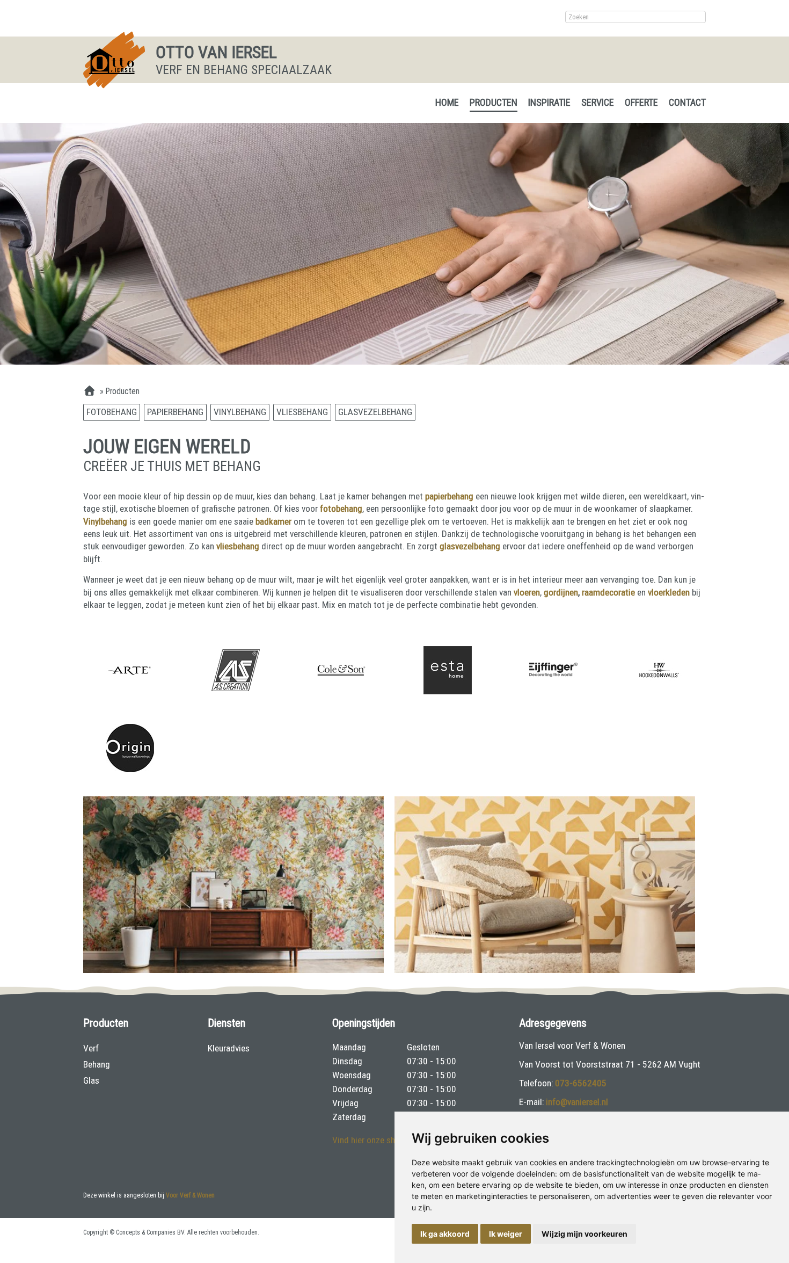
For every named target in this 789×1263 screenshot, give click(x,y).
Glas (91, 1080)
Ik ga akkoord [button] (445, 1233)
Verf (91, 1048)
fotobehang (341, 508)
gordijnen (561, 592)
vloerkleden (669, 592)
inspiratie (549, 102)
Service (597, 102)
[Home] (89, 391)
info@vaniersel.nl (577, 1102)
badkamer (274, 521)
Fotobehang (111, 412)
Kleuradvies (229, 1048)
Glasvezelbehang (375, 412)
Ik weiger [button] (505, 1233)
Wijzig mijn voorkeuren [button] (584, 1233)
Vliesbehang (302, 412)
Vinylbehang (240, 412)
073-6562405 (581, 1083)
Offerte (641, 102)
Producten (493, 102)
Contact (687, 102)
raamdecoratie (608, 592)
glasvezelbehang (471, 546)
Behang (96, 1064)
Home (447, 102)
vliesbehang (238, 546)
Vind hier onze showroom (379, 1140)
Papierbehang (175, 412)
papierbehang (450, 496)
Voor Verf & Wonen (190, 1195)
